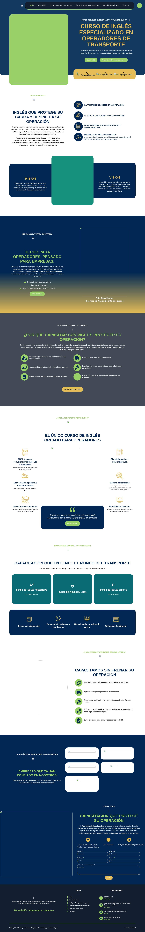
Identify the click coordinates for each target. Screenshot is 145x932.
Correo (111, 858)
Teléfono (80, 858)
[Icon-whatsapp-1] (139, 5)
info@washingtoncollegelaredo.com (131, 845)
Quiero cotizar (32, 593)
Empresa (112, 851)
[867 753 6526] (108, 840)
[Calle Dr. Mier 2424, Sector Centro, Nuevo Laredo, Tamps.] (88, 840)
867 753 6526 (108, 845)
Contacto (126, 5)
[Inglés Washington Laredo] (101, 918)
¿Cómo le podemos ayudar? (86, 865)
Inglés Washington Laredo (112, 917)
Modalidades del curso (111, 5)
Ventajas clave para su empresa (61, 5)
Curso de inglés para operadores (87, 5)
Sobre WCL (42, 5)
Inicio (32, 5)
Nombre (80, 851)
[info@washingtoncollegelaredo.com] (129, 840)
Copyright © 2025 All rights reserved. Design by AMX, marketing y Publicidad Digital (33, 928)
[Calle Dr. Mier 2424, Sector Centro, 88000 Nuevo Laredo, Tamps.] (101, 905)
